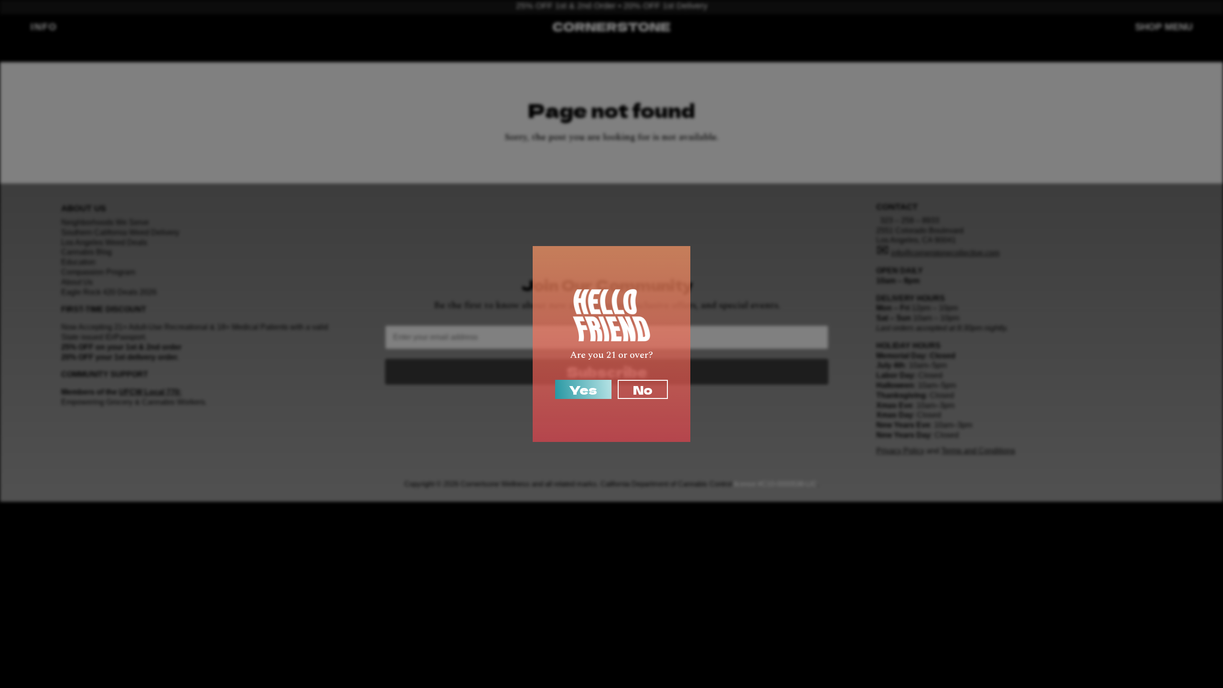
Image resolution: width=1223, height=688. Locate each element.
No (643, 389)
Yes (583, 389)
